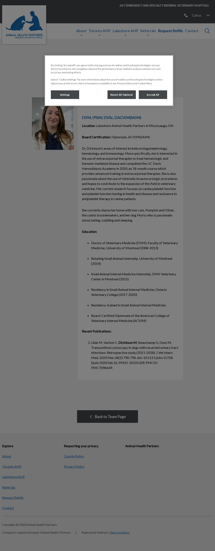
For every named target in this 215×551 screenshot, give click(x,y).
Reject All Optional (121, 94)
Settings (65, 94)
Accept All (153, 94)
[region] (109, 80)
